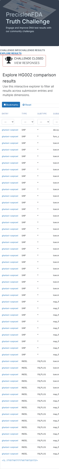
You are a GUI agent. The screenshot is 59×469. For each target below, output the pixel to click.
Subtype (42, 113)
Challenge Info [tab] (10, 50)
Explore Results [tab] (10, 53)
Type (24, 113)
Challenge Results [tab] (32, 50)
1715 (9, 460)
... (6, 460)
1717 (17, 460)
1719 (26, 460)
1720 (30, 460)
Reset (28, 104)
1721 (34, 460)
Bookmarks (12, 104)
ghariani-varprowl (10, 130)
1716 (13, 460)
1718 (21, 460)
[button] (24, 61)
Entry (5, 113)
